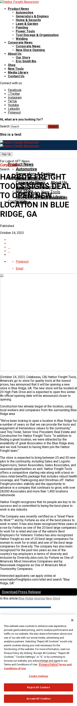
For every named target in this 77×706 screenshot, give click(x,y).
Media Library (18, 72)
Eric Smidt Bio (26, 61)
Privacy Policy (48, 664)
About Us (15, 54)
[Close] (72, 620)
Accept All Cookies (38, 698)
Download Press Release (21, 592)
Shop (11, 65)
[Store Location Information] (42, 251)
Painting (22, 27)
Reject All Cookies (38, 687)
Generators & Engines (32, 16)
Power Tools (25, 31)
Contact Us (16, 76)
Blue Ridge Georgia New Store (39, 598)
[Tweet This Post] (42, 247)
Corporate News (20, 42)
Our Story (23, 57)
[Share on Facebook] (42, 243)
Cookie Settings (38, 676)
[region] (38, 660)
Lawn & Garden (27, 24)
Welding (22, 39)
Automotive (24, 12)
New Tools (16, 69)
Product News (18, 9)
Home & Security (28, 20)
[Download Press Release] (42, 240)
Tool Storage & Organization (37, 35)
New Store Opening (30, 50)
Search (4, 126)
